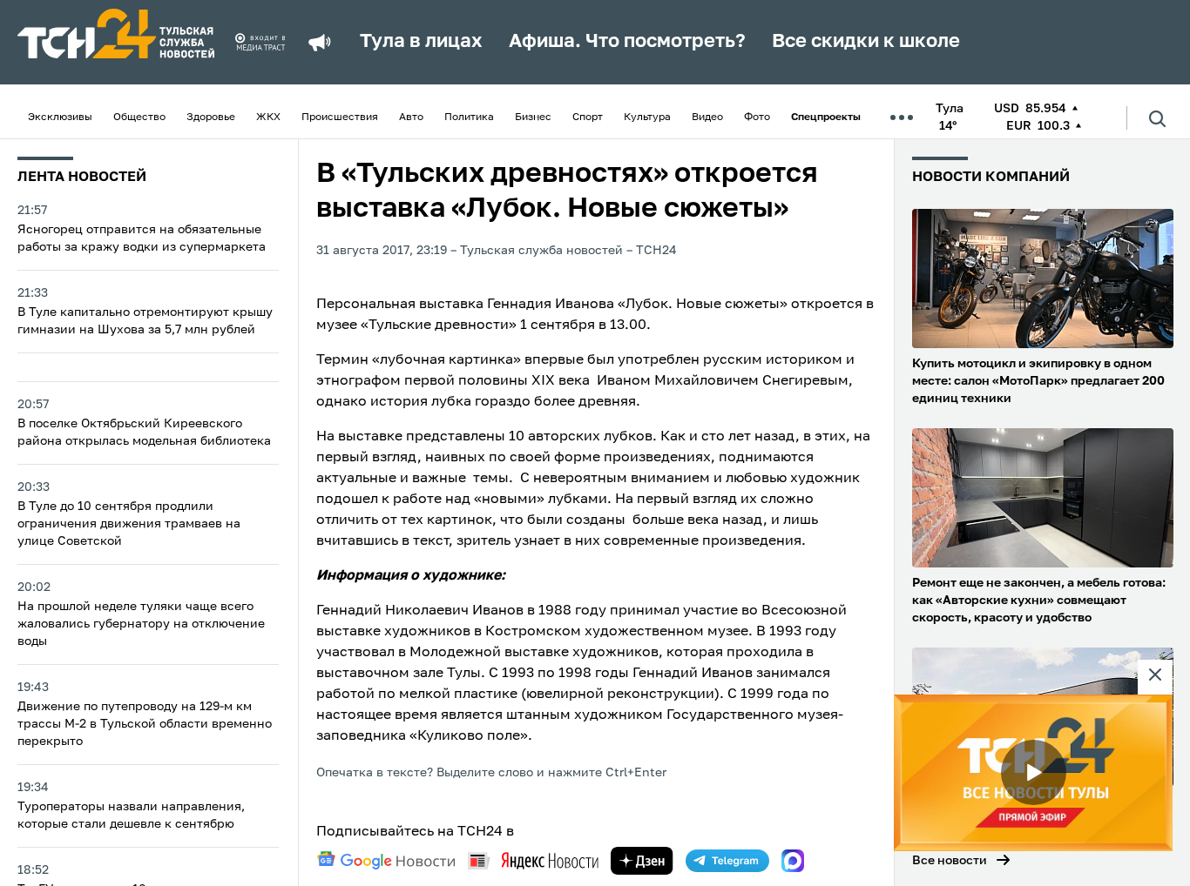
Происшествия (339, 117)
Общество (139, 117)
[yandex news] (533, 860)
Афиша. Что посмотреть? (627, 41)
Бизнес (533, 117)
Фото (757, 117)
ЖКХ (268, 117)
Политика (469, 117)
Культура (647, 117)
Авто (411, 117)
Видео (707, 117)
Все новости (949, 861)
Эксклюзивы (60, 117)
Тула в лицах (421, 41)
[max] (792, 860)
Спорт (587, 117)
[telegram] (727, 860)
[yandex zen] (642, 861)
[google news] (386, 860)
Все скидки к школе (866, 41)
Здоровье (210, 117)
